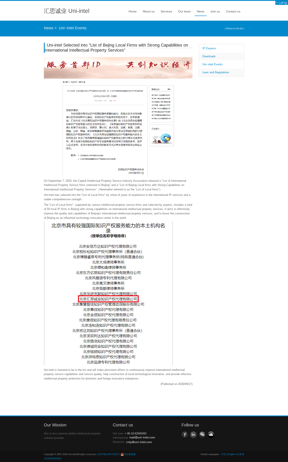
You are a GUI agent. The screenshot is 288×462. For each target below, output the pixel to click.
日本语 (240, 454)
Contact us (233, 11)
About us (147, 13)
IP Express (209, 48)
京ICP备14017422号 (108, 454)
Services (165, 13)
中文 (223, 454)
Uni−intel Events (72, 28)
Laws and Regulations (215, 72)
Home (133, 11)
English (231, 454)
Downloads (209, 56)
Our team (183, 13)
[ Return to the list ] (234, 28)
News (199, 13)
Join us (214, 13)
